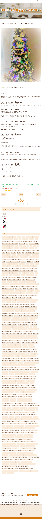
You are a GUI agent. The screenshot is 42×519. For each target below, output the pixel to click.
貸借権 (33, 284)
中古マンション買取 (34, 286)
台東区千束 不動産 (19, 376)
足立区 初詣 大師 (12, 461)
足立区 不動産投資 (5, 430)
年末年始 (36, 288)
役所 (29, 243)
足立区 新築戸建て (25, 450)
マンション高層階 (33, 340)
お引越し (18, 248)
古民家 (33, 290)
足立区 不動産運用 (18, 450)
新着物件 (22, 299)
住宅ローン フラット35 (5, 423)
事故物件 (24, 288)
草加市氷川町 (4, 281)
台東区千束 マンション (11, 378)
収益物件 (27, 266)
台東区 (17, 405)
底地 (27, 288)
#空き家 (25, 203)
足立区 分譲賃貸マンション (6, 452)
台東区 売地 (32, 405)
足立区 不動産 (4, 306)
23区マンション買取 (34, 342)
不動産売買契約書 (36, 261)
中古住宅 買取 (27, 306)
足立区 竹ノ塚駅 (23, 416)
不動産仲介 (23, 239)
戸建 (8, 259)
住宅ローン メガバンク (21, 423)
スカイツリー (4, 344)
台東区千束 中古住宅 (26, 376)
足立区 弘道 (17, 385)
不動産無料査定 (23, 290)
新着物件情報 (26, 299)
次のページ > (38, 194)
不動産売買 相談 (4, 351)
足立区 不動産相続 (18, 353)
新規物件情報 (4, 279)
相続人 (10, 268)
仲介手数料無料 (7, 257)
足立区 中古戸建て (32, 450)
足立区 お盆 (27, 385)
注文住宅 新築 (4, 405)
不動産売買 (30, 241)
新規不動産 (26, 425)
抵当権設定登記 (15, 270)
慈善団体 (6, 320)
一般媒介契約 (20, 351)
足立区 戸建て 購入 (29, 398)
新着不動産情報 (19, 279)
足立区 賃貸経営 (4, 457)
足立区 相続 (35, 407)
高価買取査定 (35, 349)
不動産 (9, 243)
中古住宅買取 (4, 335)
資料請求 (19, 275)
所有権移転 (13, 329)
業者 (24, 284)
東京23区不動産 (17, 259)
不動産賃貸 (26, 248)
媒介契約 (16, 351)
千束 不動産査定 (26, 362)
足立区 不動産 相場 (5, 394)
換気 (10, 317)
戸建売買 (11, 261)
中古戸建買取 (28, 286)
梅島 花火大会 (10, 432)
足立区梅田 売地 (4, 376)
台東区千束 (10, 412)
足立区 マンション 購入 (20, 398)
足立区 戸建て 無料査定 (13, 466)
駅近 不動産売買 (10, 349)
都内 (29, 317)
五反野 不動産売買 (28, 297)
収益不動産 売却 (24, 344)
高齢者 (23, 252)
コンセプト (26, 466)
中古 (14, 239)
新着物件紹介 (4, 421)
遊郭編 (26, 322)
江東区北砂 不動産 (18, 378)
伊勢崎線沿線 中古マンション (28, 434)
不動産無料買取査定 (33, 306)
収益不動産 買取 (18, 344)
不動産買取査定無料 (19, 333)
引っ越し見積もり (7, 239)
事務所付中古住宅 (4, 315)
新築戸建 (14, 279)
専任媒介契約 (25, 351)
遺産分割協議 (17, 268)
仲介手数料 (20, 241)
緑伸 (17, 239)
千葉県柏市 (36, 425)
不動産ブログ (29, 290)
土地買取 (3, 261)
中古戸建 (22, 259)
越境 (3, 320)
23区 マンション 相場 (21, 396)
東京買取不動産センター (26, 270)
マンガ (8, 286)
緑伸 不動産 (10, 322)
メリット (35, 270)
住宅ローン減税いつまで (27, 338)
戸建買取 (36, 259)
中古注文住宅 (10, 295)
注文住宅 (14, 257)
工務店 (27, 257)
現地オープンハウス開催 (20, 369)
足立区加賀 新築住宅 (26, 324)
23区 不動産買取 (4, 313)
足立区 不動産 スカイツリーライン (31, 389)
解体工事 (8, 248)
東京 (18, 466)
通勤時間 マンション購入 (6, 439)
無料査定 (33, 239)
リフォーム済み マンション (6, 441)
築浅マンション (33, 279)
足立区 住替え (13, 452)
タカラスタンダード (5, 371)
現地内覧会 (13, 369)
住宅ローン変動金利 (28, 423)
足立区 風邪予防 (18, 457)
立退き (6, 329)
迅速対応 (20, 270)
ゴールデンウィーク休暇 (9, 425)
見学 (33, 369)
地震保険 (23, 266)
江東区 (29, 340)
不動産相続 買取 (4, 349)
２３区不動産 (17, 284)
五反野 (36, 239)
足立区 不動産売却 (31, 344)
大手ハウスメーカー (31, 257)
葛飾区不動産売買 (4, 295)
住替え (3, 239)
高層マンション (19, 342)
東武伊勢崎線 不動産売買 (6, 299)
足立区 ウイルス (30, 457)
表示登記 (32, 268)
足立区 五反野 (12, 385)
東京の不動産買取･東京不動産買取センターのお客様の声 (10, 470)
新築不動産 (27, 279)
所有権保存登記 (4, 270)
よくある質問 (24, 470)
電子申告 (14, 340)
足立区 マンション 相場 (6, 396)
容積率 (26, 277)
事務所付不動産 (28, 293)
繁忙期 (21, 304)
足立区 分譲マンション (5, 414)
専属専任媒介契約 (30, 351)
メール (24, 317)
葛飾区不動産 (36, 293)
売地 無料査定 (13, 299)
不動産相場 (37, 257)
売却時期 (15, 252)
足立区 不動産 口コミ (13, 389)
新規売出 (3, 275)
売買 (21, 268)
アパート (23, 308)
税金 (19, 243)
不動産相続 (3, 326)
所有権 (30, 299)
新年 (13, 290)
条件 (26, 308)
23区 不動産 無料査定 (19, 371)
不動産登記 (28, 268)
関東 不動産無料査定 (5, 308)
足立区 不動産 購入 (5, 389)
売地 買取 (17, 299)
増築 (29, 277)
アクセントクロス (4, 322)
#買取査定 (18, 203)
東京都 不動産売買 (26, 304)
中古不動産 (3, 248)
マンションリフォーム (17, 367)
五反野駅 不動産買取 (26, 315)
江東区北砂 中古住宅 (26, 378)
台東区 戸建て (37, 405)
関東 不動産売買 (8, 302)
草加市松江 (14, 275)
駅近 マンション (23, 441)
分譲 (16, 322)
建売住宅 (18, 257)
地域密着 (30, 275)
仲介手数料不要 (25, 241)
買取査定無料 (37, 369)
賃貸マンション (12, 304)
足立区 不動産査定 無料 (20, 452)
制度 (13, 288)
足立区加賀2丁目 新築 (21, 297)
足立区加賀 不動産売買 (33, 324)
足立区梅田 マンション (11, 376)
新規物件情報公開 (31, 425)
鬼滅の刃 (18, 302)
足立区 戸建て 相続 (5, 466)
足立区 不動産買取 (18, 311)
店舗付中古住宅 (10, 315)
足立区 (20, 239)
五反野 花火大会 (28, 430)
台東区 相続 (4, 407)
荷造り (27, 243)
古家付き (35, 351)
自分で (36, 338)
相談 (21, 275)
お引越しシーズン (12, 308)
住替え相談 (14, 443)
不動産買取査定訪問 (31, 311)
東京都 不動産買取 (24, 311)
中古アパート (35, 326)
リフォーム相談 (32, 320)
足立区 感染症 (25, 457)
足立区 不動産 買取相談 (31, 387)
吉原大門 (28, 302)
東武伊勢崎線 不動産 (10, 335)
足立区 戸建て (30, 407)
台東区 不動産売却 (11, 360)
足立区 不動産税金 (32, 412)
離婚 (29, 248)
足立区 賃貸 (12, 459)
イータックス (21, 340)
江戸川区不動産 (19, 443)
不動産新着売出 (18, 293)
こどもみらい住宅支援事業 (6, 403)
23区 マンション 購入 (5, 398)
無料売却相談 (32, 353)
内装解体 (35, 367)
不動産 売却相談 (4, 358)
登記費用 (24, 261)
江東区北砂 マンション (11, 380)
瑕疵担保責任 (36, 243)
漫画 (31, 277)
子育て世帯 (12, 403)
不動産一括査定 (22, 425)
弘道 (27, 317)
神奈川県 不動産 (10, 367)
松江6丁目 (10, 275)
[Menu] (40, 1)
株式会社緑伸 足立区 (11, 358)
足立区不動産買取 (9, 250)
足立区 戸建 (17, 459)
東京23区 (16, 243)
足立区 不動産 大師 (30, 459)
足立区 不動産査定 (5, 360)
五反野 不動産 (15, 324)
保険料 (16, 266)
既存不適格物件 (14, 277)
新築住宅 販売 (4, 324)
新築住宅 (24, 268)
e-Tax (17, 340)
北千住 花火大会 (34, 430)
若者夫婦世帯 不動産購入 (31, 403)
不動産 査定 (32, 380)
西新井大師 (22, 461)
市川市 (31, 326)
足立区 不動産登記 (5, 416)
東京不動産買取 (32, 288)
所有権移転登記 (10, 270)
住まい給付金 (23, 326)
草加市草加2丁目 (9, 281)
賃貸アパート (17, 304)
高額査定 (10, 329)
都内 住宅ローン (20, 421)
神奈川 (29, 295)
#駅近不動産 (13, 203)
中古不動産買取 (4, 288)
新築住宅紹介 (9, 369)
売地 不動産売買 (21, 306)
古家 (14, 248)
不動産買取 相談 (10, 351)
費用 (21, 261)
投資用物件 (31, 266)
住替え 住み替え (28, 342)
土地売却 (33, 248)
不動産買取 (22, 466)
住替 (32, 293)
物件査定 (3, 425)
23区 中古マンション (34, 432)
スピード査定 (19, 252)
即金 (5, 286)
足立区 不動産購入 (11, 450)
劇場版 (29, 322)
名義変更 (27, 353)
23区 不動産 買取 (12, 371)
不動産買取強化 (12, 284)
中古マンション (33, 250)
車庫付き (36, 322)
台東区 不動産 (27, 405)
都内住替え (14, 326)
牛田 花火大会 (22, 432)
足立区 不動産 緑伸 (11, 311)
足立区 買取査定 (4, 353)
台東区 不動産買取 (30, 358)
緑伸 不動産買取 (10, 338)
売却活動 (3, 252)
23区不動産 (34, 277)
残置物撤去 (3, 342)
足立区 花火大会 (22, 430)
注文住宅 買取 (28, 313)
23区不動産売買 (13, 320)
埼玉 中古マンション (20, 434)
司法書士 (8, 342)
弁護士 (13, 268)
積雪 (14, 322)
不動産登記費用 (4, 266)
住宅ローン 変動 (26, 421)
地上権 (30, 284)
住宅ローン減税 (25, 329)
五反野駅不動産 (12, 286)
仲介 (27, 239)
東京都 (6, 243)
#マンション (30, 203)
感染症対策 (3, 317)
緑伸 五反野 (17, 358)
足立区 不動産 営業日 (5, 459)
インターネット (30, 308)
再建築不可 (16, 288)
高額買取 (31, 367)
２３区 (34, 252)
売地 (19, 261)
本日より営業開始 (17, 290)
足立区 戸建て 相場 (14, 396)
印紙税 (13, 266)
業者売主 (19, 326)
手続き (32, 243)
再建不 (37, 362)
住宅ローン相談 (4, 367)
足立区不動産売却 (36, 329)
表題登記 (36, 268)
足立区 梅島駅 (29, 416)
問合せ (19, 317)
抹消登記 (28, 261)
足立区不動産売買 (15, 281)
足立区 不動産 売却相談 (14, 387)
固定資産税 (23, 243)
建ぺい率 (23, 277)
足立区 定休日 (32, 385)
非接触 (7, 317)
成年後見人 (29, 252)
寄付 (9, 320)
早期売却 (19, 250)
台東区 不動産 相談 (14, 362)
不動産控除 (21, 338)
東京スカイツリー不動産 (5, 284)
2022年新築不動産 (34, 299)
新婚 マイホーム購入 (33, 448)
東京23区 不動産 (19, 329)
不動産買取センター (8, 297)
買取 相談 (27, 380)
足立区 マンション (23, 459)
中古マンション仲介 (35, 333)
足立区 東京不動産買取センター (6, 331)
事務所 (3, 297)
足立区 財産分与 (11, 430)
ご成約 (36, 275)
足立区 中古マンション (15, 407)
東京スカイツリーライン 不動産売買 (20, 335)
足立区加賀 (19, 324)
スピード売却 (23, 250)
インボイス (19, 412)
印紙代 (32, 261)
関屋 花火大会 (27, 432)
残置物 (38, 290)
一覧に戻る (21, 194)
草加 (26, 295)
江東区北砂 (6, 412)
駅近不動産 (26, 281)
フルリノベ (8, 344)
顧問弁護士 (10, 340)
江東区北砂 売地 (4, 380)
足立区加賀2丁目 (26, 369)
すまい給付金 (9, 288)
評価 (3, 286)
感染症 (33, 317)
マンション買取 (32, 259)
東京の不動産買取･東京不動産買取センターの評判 (26, 468)
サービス (20, 470)
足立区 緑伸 (16, 338)
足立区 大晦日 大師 (5, 461)
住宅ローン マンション (14, 439)
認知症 (26, 252)
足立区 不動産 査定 (29, 461)
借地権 (27, 284)
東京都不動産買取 (4, 290)
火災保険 (19, 266)
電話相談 (25, 340)
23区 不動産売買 (10, 306)
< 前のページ (3, 194)
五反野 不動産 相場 (13, 394)
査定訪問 (3, 302)
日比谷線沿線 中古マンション (31, 441)
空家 (15, 302)
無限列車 (23, 322)
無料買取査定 (18, 286)
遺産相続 (24, 353)
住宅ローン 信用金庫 (13, 423)
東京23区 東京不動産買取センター (28, 331)
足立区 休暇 (22, 385)
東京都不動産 (12, 259)
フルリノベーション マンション (6, 443)
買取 (35, 248)
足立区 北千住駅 (35, 416)
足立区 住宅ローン (33, 414)
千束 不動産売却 (20, 362)
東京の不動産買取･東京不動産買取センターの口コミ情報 (10, 468)
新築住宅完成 (4, 369)
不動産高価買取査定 (29, 349)
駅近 (11, 257)
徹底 (13, 317)
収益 (12, 302)
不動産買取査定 (23, 286)
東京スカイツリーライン (10, 241)
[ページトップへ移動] (40, 495)
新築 (12, 239)
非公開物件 (8, 421)
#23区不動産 (7, 203)
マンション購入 (4, 448)
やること (16, 241)
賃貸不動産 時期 (18, 308)
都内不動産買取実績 (9, 326)
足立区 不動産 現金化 (27, 360)
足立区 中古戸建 (12, 414)
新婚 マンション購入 (13, 434)
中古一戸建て (26, 259)
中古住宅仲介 (30, 333)
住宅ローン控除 (30, 329)
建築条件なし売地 (14, 421)
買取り (3, 243)
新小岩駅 (24, 443)
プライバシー (8, 252)
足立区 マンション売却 (23, 407)
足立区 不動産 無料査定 (6, 362)
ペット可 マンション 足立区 (24, 448)
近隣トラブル (15, 412)
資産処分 (9, 277)
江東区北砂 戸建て (32, 378)
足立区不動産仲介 (21, 281)
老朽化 (3, 329)
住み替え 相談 (18, 380)
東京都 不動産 (32, 304)
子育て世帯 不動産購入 (18, 403)
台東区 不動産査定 (23, 358)
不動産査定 (27, 250)
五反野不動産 (15, 261)
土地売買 (7, 261)
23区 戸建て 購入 (13, 398)
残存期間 (37, 284)
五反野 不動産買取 (12, 333)
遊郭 (21, 302)
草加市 (7, 275)
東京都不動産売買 (14, 297)
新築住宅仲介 (25, 333)
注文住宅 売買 (23, 313)
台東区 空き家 (36, 358)
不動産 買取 (9, 324)
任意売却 (37, 252)
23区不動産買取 (12, 293)
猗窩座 (19, 322)
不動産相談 (21, 248)
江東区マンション (12, 342)
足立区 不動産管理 (25, 412)
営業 (23, 295)
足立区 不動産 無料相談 (6, 387)
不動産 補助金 (13, 405)
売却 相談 (23, 380)
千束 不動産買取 (32, 362)
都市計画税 (9, 266)
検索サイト (35, 308)
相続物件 (6, 268)
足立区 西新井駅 (17, 416)
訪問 (32, 295)
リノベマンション (29, 439)
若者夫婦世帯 (25, 403)
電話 (21, 317)
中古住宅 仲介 (17, 313)
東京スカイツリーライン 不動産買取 (31, 335)
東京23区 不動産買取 (5, 333)
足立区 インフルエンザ (11, 457)
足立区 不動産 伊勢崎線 (21, 389)
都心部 (3, 268)
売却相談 (37, 250)
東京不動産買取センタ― (5, 293)
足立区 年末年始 (36, 457)
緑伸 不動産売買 (4, 338)
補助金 (9, 405)
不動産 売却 (21, 405)
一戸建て (13, 243)
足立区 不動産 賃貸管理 (23, 387)
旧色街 (24, 302)
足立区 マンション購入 (26, 414)
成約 (3, 257)
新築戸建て (9, 448)
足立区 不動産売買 (33, 302)
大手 (24, 275)
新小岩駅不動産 (28, 443)
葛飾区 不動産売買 (11, 313)
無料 (35, 290)
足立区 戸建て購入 (19, 414)
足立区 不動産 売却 (27, 371)
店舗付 (32, 322)
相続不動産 (9, 290)
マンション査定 (4, 259)
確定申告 (33, 338)
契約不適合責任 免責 (5, 385)
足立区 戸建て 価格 (29, 394)
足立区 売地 (9, 407)
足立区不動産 (4, 250)
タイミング (14, 250)
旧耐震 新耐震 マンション (15, 441)
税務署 (6, 340)
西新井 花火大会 (4, 432)
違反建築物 (18, 277)
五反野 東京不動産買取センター (17, 331)
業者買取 (23, 342)
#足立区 (35, 203)
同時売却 (11, 248)
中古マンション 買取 (35, 313)
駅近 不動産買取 (17, 349)
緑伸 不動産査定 (34, 423)
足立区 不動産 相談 (11, 353)
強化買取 (32, 270)
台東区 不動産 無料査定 (35, 360)
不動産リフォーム (19, 320)
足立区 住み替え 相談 (34, 371)
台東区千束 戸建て (33, 376)
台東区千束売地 (4, 378)
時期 (11, 252)
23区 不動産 (16, 306)
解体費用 (36, 353)
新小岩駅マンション (34, 443)
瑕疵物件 (21, 288)
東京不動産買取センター (34, 470)
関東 (33, 275)
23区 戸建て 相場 (29, 396)
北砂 (3, 412)
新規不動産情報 (9, 279)
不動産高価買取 (23, 349)
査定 (29, 239)
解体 (6, 277)
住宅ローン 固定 (32, 421)
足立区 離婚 (17, 430)
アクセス (29, 470)
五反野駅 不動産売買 (5, 304)
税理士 (3, 340)
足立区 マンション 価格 (20, 394)
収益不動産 (13, 344)
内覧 (31, 369)
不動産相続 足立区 (5, 450)
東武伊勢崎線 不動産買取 (34, 315)
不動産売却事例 (16, 425)
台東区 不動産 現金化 (19, 360)
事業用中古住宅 (4, 311)
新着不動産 (23, 279)
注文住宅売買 (15, 295)
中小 (27, 275)
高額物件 (35, 266)
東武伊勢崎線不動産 (32, 281)
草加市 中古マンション (22, 439)
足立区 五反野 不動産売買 (18, 315)
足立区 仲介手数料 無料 (29, 452)
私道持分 (36, 317)
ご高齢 (3, 277)
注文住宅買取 (20, 295)
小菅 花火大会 (16, 432)
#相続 (22, 203)
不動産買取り (35, 241)
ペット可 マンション (5, 434)
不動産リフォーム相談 (26, 320)
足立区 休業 (18, 461)
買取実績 (27, 326)
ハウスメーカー (22, 257)
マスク (16, 317)
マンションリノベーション (25, 367)
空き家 (22, 284)
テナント (35, 295)
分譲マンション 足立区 (15, 448)
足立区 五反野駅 (11, 416)
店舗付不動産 (23, 293)
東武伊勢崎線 (4, 241)
